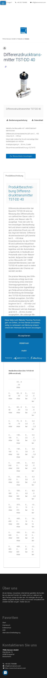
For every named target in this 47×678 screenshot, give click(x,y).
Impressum (6, 625)
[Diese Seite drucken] (4, 48)
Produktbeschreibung (14, 176)
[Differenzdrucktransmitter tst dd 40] (23, 85)
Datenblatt (38, 120)
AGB (3, 630)
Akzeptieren (24, 335)
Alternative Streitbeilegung (11, 633)
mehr (24, 350)
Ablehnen (24, 343)
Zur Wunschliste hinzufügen (21, 156)
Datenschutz (6, 628)
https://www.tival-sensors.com (15, 668)
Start (4, 622)
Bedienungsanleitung (18, 120)
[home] (23, 30)
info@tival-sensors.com (39, 2)
